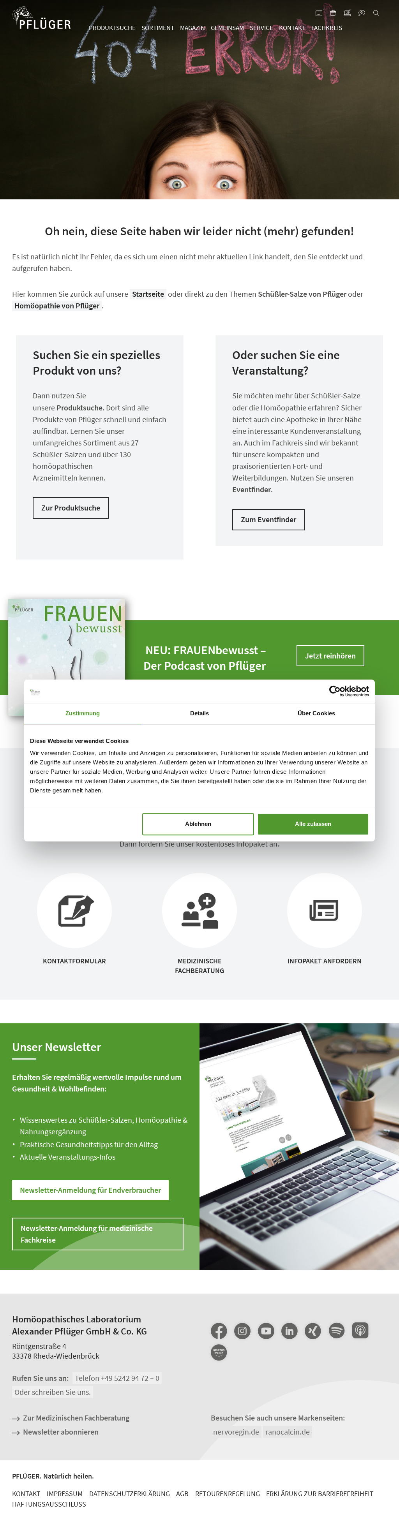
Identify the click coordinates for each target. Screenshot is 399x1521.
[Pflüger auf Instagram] (242, 1331)
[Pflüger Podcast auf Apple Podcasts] (360, 1331)
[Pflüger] (41, 20)
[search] (376, 13)
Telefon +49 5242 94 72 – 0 (117, 1378)
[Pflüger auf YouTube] (266, 1331)
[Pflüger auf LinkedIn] (289, 1331)
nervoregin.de (236, 1431)
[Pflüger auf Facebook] (219, 1331)
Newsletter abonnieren (61, 1431)
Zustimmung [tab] (82, 713)
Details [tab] (199, 713)
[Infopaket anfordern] (333, 13)
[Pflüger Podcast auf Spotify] (336, 1331)
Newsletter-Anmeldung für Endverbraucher (90, 1190)
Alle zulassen (313, 823)
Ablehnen (198, 823)
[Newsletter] (347, 13)
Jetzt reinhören (330, 655)
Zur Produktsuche (70, 507)
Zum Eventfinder (268, 519)
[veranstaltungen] (319, 13)
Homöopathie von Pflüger (56, 305)
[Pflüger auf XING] (313, 1331)
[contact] (362, 13)
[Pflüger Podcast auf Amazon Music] (219, 1353)
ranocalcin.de (287, 1431)
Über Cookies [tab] (316, 713)
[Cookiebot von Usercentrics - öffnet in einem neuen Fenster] (335, 691)
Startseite (148, 294)
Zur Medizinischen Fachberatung (76, 1417)
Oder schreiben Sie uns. (52, 1392)
